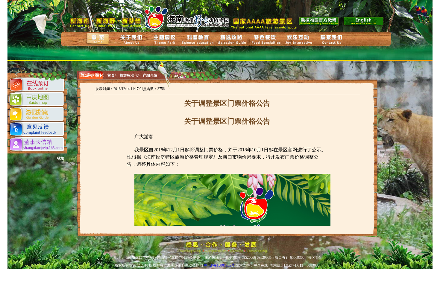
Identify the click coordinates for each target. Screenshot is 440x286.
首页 (98, 38)
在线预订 (37, 85)
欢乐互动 (298, 39)
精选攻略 (231, 39)
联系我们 (331, 40)
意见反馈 (37, 129)
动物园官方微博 (319, 20)
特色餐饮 (265, 39)
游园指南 (37, 114)
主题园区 (164, 40)
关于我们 (131, 39)
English (364, 20)
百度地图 (37, 99)
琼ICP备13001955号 (219, 265)
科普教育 (198, 39)
